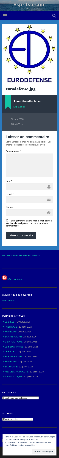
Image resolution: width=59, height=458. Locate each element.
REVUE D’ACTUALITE (16, 371)
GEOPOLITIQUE (13, 341)
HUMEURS (11, 331)
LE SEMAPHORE (14, 346)
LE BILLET (10, 321)
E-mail (9, 194)
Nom (9, 181)
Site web (10, 207)
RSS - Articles (14, 279)
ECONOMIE (11, 366)
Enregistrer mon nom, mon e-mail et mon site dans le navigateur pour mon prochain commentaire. (29, 223)
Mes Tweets (8, 300)
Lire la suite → (20, 106)
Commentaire (13, 151)
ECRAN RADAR (13, 336)
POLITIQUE (11, 326)
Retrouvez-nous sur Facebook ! (22, 255)
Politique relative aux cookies (22, 445)
